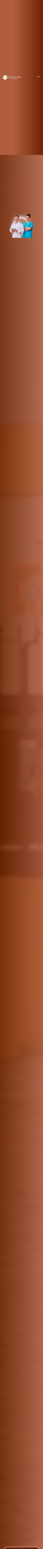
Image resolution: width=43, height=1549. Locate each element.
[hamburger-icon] (38, 76)
